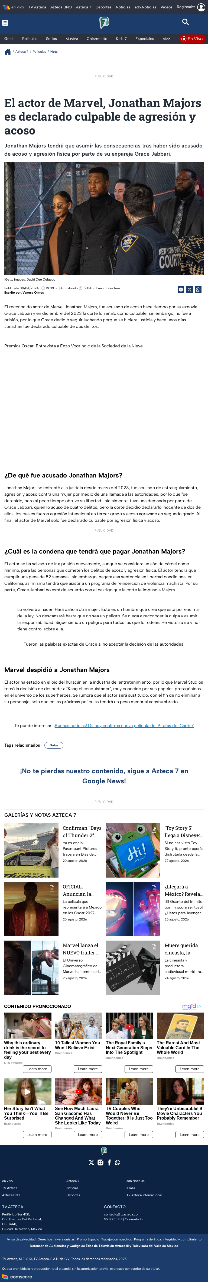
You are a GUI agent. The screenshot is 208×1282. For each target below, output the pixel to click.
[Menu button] (22, 23)
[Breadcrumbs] (9, 51)
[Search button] (186, 23)
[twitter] (91, 1164)
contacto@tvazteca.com (122, 1214)
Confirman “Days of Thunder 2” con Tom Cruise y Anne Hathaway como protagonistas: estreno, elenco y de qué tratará (82, 832)
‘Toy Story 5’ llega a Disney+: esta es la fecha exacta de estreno (182, 832)
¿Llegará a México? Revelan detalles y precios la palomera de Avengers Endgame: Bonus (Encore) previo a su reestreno (184, 890)
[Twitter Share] (189, 289)
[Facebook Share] (181, 289)
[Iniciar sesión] (201, 7)
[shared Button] (198, 289)
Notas (54, 745)
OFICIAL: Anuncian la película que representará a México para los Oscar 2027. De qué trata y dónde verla (81, 890)
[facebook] (109, 1164)
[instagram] (100, 1164)
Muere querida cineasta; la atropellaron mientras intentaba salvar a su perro (183, 949)
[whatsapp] (117, 1163)
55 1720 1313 (113, 1219)
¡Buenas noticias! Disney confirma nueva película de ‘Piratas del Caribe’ (124, 725)
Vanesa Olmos (33, 292)
